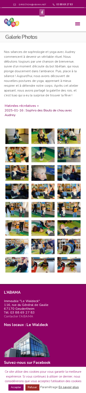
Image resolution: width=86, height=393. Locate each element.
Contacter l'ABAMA (18, 316)
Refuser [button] (32, 387)
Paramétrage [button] (49, 387)
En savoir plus (69, 387)
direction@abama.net (32, 4)
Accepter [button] (16, 387)
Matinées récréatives (20, 105)
